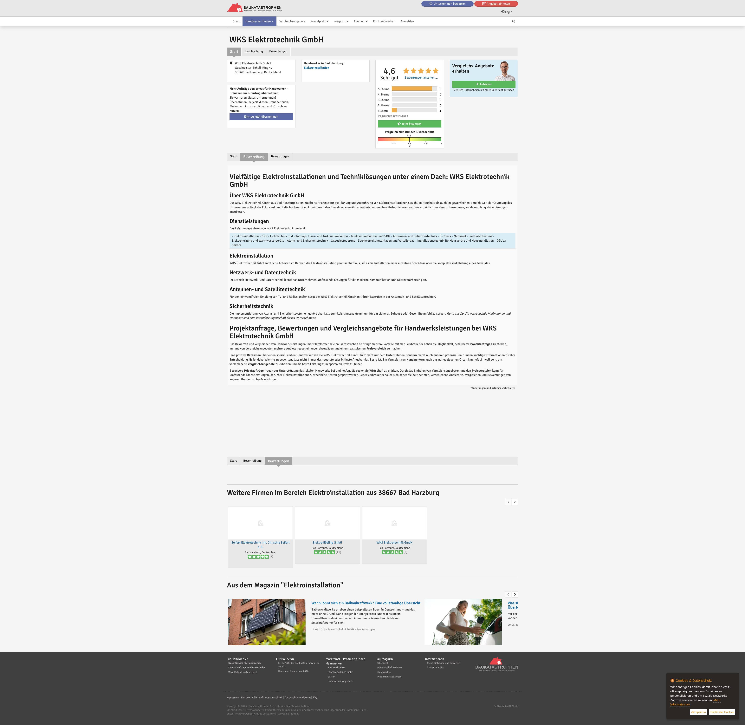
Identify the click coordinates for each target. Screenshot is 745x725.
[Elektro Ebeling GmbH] (327, 523)
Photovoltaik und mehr (340, 672)
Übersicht (382, 663)
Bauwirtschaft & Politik (389, 667)
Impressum (232, 697)
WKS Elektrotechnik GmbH (394, 543)
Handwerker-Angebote (340, 681)
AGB (254, 697)
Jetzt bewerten (411, 124)
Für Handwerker (384, 21)
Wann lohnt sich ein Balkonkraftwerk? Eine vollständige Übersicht (365, 603)
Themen (359, 21)
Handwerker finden (258, 21)
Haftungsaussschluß (271, 697)
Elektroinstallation (316, 68)
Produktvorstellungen (389, 676)
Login (508, 12)
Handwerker (384, 672)
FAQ (315, 697)
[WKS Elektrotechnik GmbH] (394, 523)
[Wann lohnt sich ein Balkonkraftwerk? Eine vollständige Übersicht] (267, 622)
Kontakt (245, 697)
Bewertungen (278, 51)
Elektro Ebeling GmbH (327, 543)
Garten (331, 676)
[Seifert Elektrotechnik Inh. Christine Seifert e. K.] (260, 523)
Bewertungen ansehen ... (421, 78)
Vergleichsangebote (292, 21)
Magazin (340, 21)
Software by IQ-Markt (506, 706)
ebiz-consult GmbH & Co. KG (264, 706)
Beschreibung (254, 51)
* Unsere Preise (435, 667)
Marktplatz (319, 21)
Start (236, 21)
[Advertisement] (372, 424)
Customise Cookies (722, 712)
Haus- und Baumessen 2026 (293, 671)
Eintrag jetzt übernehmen (261, 117)
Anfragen (485, 84)
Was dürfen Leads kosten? (242, 672)
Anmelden (407, 21)
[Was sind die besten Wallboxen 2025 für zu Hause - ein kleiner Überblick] (463, 622)
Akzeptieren (698, 712)
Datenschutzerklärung (298, 697)
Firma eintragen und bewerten (443, 663)
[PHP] (254, 8)
